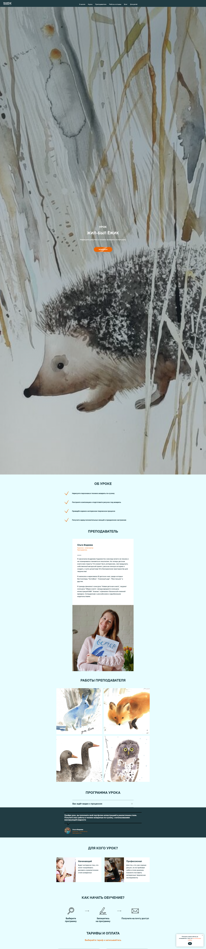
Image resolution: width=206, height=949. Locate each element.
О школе (82, 4)
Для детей (133, 4)
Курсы (90, 4)
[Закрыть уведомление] (202, 935)
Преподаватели (100, 4)
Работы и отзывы (115, 4)
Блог (125, 4)
